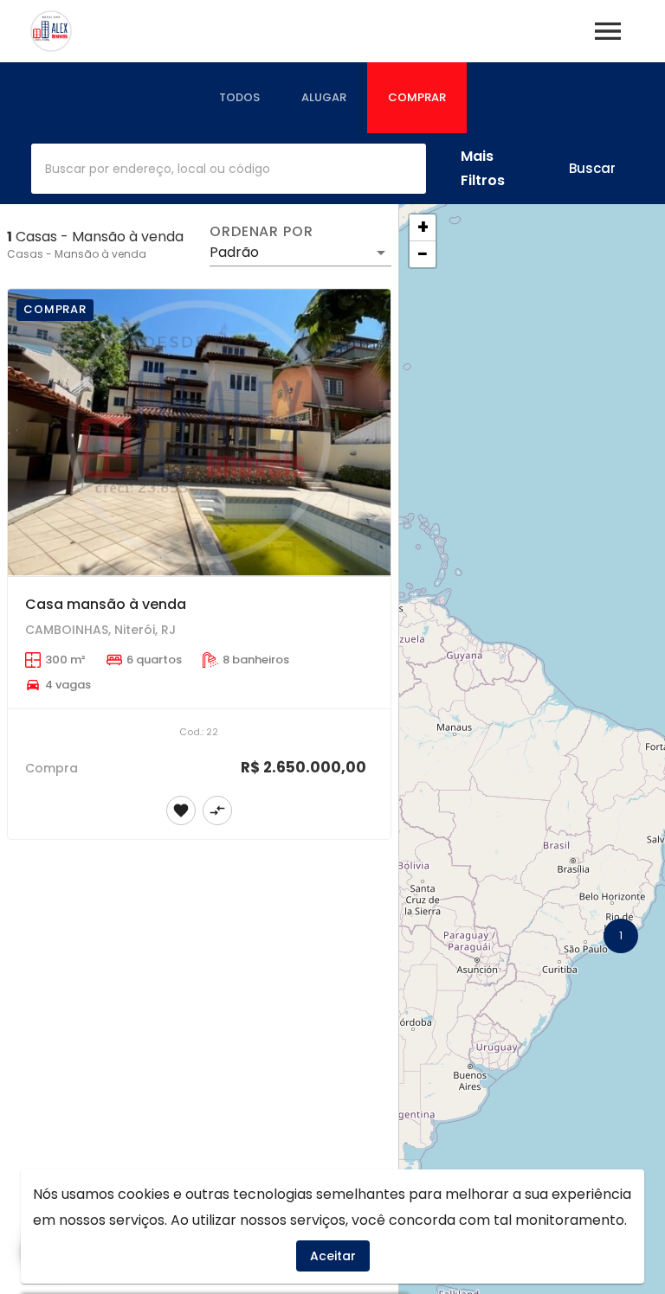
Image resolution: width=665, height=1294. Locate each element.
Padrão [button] (234, 252)
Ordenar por (261, 232)
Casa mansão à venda (105, 604)
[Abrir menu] (608, 31)
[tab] (239, 97)
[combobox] (228, 169)
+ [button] (423, 227)
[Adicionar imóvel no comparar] (217, 810)
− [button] (422, 254)
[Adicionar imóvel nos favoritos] (181, 810)
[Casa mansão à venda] (199, 432)
